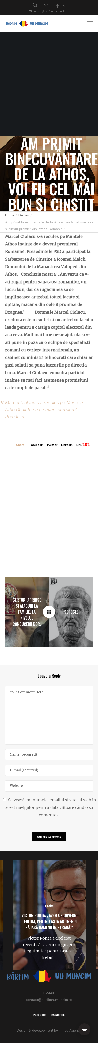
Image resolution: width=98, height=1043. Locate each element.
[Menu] (88, 23)
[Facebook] (57, 6)
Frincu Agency (70, 1030)
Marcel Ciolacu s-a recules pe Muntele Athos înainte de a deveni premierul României (44, 410)
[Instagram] (64, 6)
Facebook (36, 445)
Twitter (51, 445)
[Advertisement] (49, 84)
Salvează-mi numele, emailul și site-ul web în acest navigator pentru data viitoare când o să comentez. (50, 807)
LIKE (79, 445)
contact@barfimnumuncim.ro (51, 11)
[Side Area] (84, 1029)
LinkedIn (67, 445)
